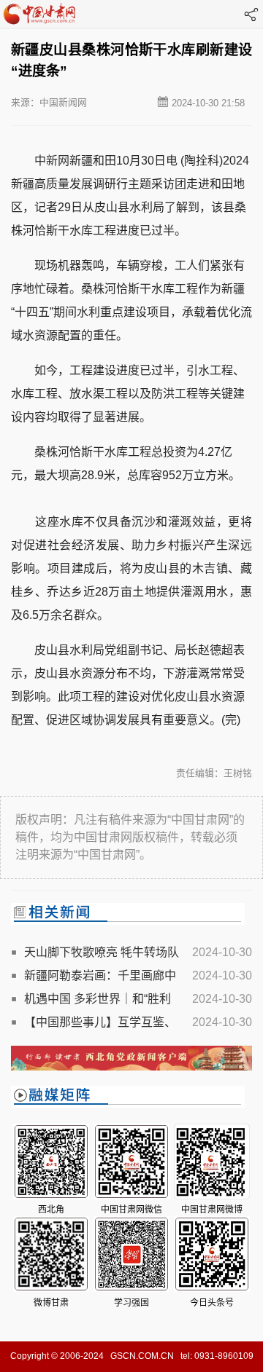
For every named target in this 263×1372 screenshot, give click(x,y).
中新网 (51, 160)
